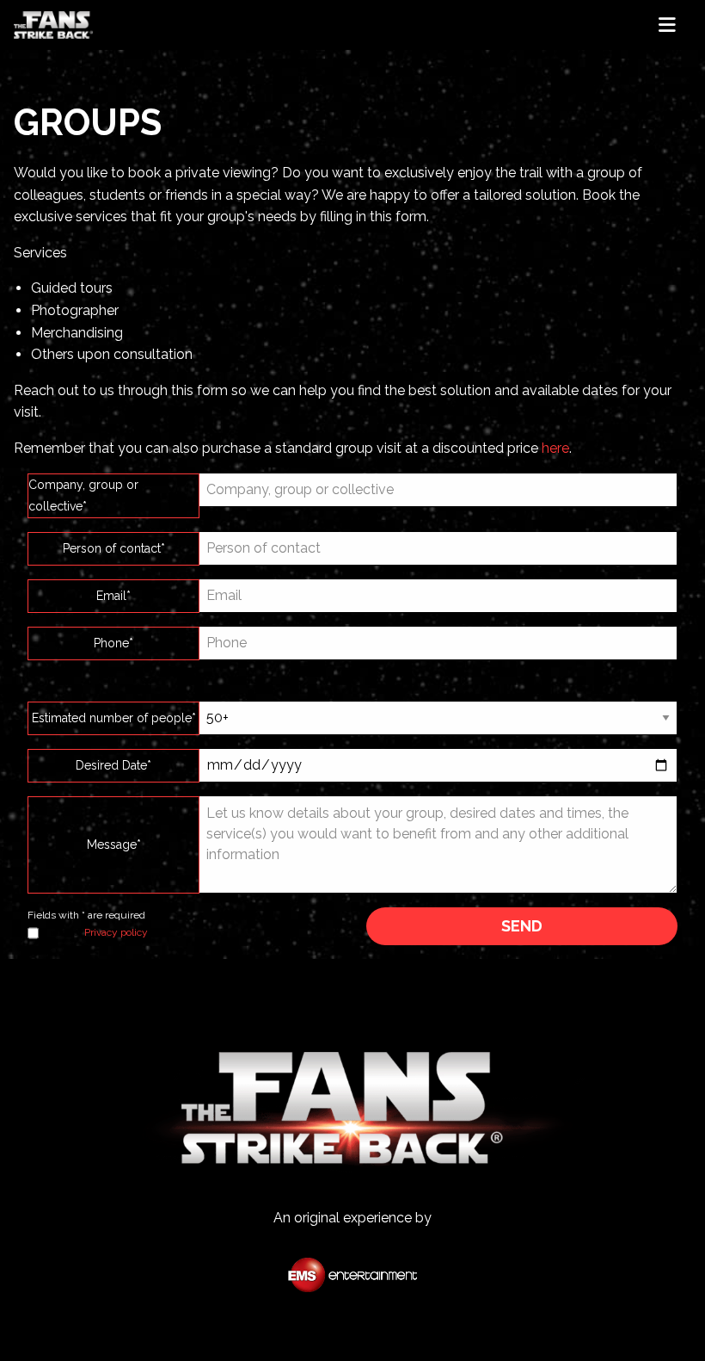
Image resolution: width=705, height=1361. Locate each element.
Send (522, 926)
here (555, 448)
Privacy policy (116, 932)
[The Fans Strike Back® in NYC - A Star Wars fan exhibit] (54, 25)
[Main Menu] (667, 25)
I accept (97, 932)
